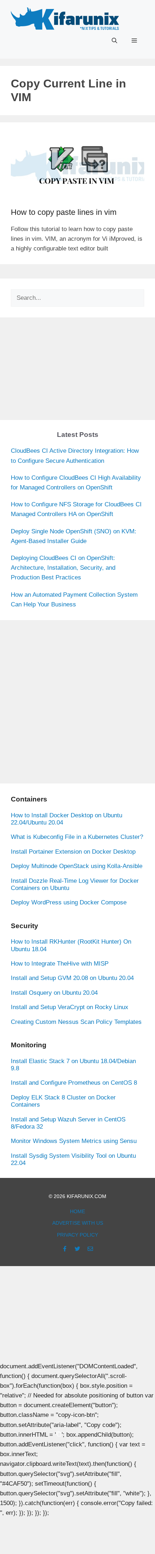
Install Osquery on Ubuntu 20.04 (54, 992)
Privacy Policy (77, 1235)
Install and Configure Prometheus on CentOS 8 (74, 1082)
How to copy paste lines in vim (63, 212)
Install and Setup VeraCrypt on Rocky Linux (69, 1007)
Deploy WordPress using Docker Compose (69, 902)
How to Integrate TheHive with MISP (59, 963)
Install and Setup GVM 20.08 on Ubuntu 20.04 (72, 978)
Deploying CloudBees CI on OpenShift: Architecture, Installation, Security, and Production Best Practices (63, 568)
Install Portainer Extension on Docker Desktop (73, 851)
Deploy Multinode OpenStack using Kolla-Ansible (76, 866)
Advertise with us (77, 1223)
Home (77, 1211)
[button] (114, 40)
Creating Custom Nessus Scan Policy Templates (76, 1021)
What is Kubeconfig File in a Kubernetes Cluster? (77, 837)
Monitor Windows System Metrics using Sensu (74, 1141)
